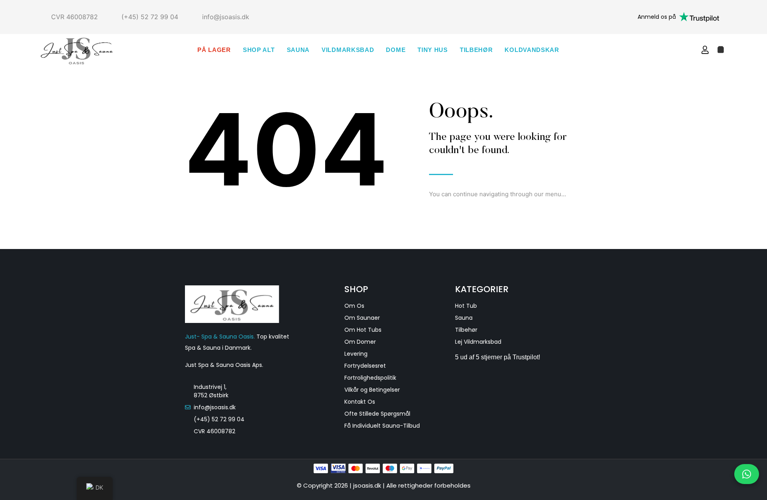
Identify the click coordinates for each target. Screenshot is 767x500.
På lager (214, 49)
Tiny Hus (432, 49)
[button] (689, 50)
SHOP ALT (259, 49)
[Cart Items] (721, 50)
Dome (395, 49)
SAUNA (298, 49)
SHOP (356, 289)
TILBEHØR (476, 49)
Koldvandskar (532, 49)
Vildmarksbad (348, 49)
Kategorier (482, 289)
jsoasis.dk (368, 485)
